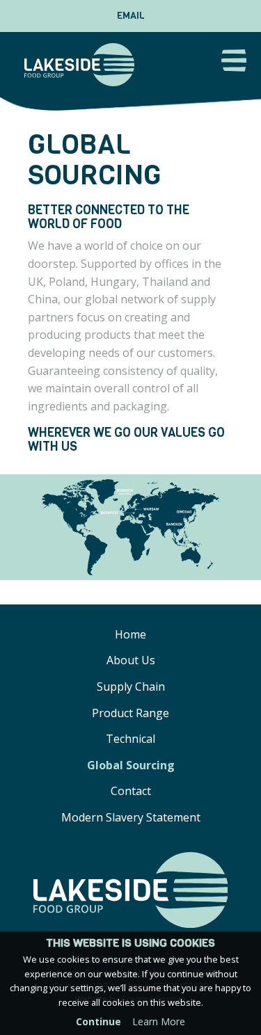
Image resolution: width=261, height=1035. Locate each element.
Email (131, 15)
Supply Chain (131, 686)
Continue (98, 1021)
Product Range (130, 713)
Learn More (158, 1021)
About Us (130, 660)
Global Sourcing (131, 765)
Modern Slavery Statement (130, 817)
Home (130, 634)
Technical (130, 738)
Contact (131, 791)
